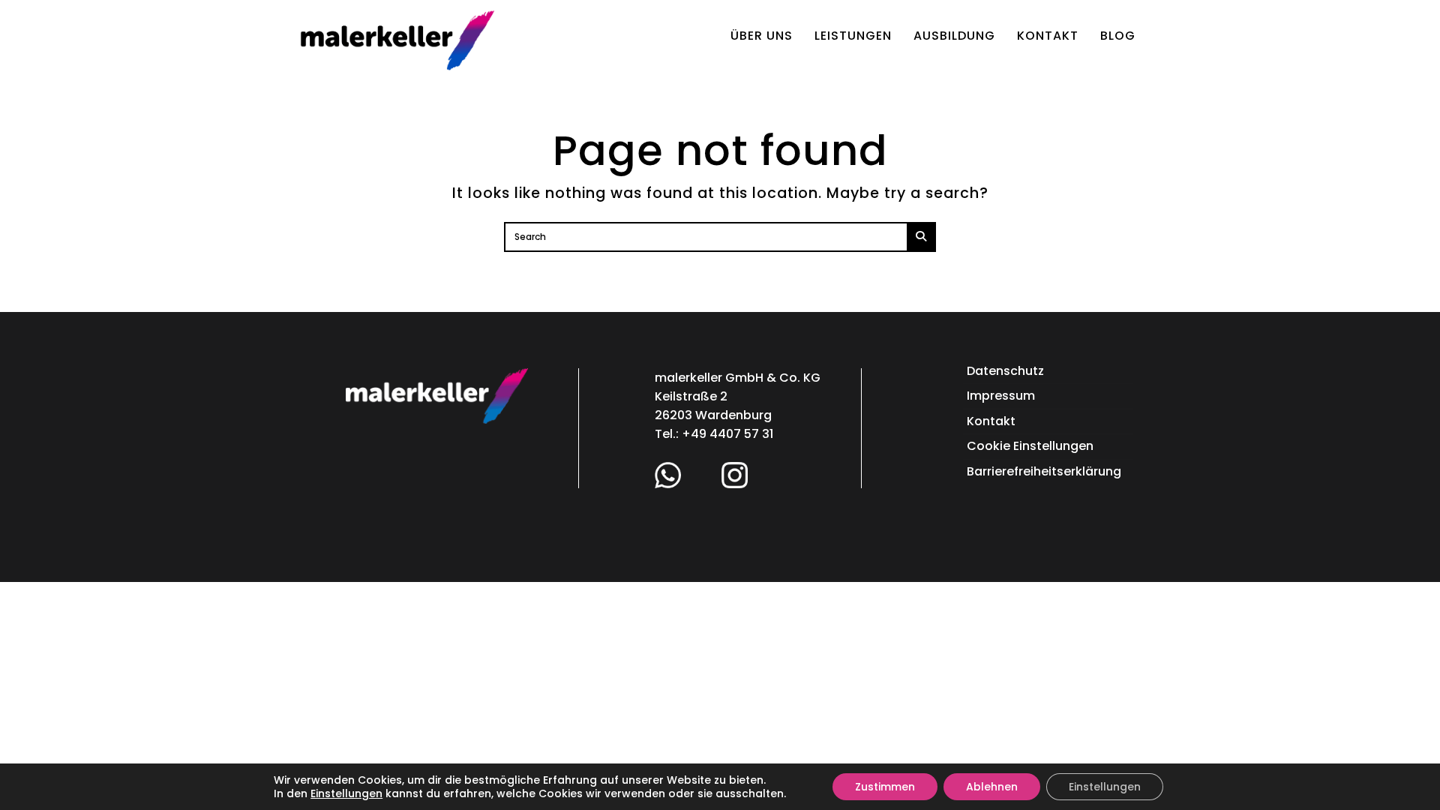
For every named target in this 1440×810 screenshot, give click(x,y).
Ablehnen (992, 786)
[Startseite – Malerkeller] (397, 39)
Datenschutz (1005, 371)
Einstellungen (346, 793)
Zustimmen (885, 786)
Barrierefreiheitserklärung (1044, 471)
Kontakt (991, 421)
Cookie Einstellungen (1030, 445)
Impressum (1001, 395)
